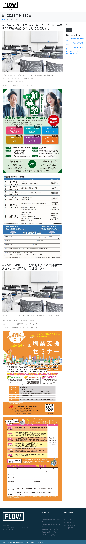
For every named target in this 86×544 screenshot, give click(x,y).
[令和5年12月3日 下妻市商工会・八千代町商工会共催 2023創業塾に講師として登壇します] (32, 51)
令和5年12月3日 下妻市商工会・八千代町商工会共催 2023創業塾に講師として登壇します (32, 26)
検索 (67, 24)
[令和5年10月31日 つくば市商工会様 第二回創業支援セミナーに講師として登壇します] (32, 291)
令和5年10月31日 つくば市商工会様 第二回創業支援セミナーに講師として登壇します (32, 267)
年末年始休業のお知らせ (72, 51)
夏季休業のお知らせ (71, 53)
